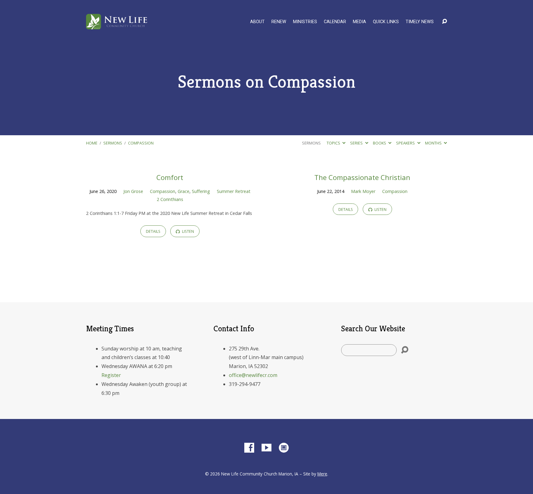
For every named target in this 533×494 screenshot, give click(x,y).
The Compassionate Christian (362, 177)
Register (111, 375)
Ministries (305, 22)
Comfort (169, 177)
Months (434, 143)
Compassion (141, 143)
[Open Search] (444, 21)
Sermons (112, 143)
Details (153, 231)
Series (357, 143)
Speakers (406, 143)
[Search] (404, 350)
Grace (183, 191)
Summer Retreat (233, 191)
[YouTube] (266, 448)
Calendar (335, 22)
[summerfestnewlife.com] (284, 448)
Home (91, 143)
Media (359, 22)
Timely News (420, 22)
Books (380, 143)
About (257, 22)
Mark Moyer (363, 191)
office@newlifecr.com (253, 375)
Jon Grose (133, 191)
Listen (187, 231)
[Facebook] (249, 448)
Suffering (201, 191)
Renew (278, 22)
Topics (334, 143)
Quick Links (386, 22)
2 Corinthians (170, 199)
